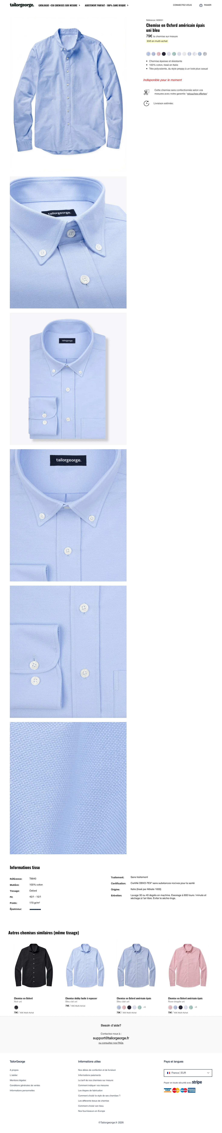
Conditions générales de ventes (25, 1086)
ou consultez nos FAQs (111, 1043)
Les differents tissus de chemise (93, 1101)
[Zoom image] (123, 20)
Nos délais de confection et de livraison (97, 1070)
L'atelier (14, 1075)
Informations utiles (89, 1061)
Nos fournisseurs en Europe (91, 1111)
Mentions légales (18, 1080)
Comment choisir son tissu (91, 1106)
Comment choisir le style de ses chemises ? (99, 1096)
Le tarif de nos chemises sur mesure (95, 1080)
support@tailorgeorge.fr (111, 1038)
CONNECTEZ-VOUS (182, 5)
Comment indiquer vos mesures (93, 1086)
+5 (144, 1007)
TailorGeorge (17, 1061)
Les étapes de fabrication (90, 1091)
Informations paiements (89, 1075)
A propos (14, 1070)
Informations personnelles (22, 1091)
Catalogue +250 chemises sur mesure (58, 5)
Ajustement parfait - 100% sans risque (105, 5)
